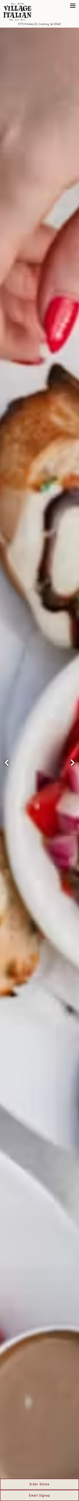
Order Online (39, 1484)
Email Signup (39, 1495)
